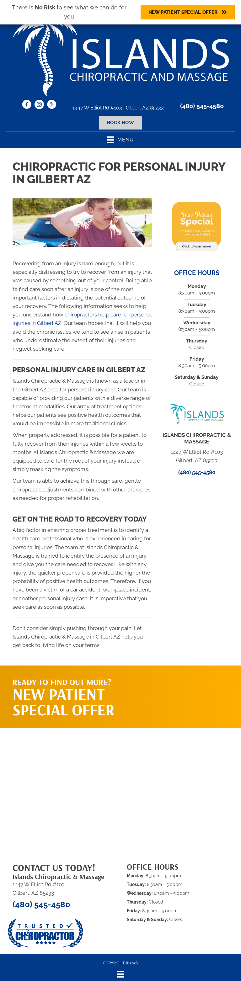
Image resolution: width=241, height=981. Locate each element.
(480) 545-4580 (202, 106)
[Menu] (120, 974)
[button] (191, 690)
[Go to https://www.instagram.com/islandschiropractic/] (39, 105)
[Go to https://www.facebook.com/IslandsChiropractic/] (26, 105)
